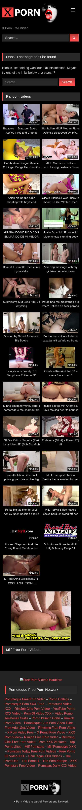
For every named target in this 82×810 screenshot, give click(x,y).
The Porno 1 (30, 761)
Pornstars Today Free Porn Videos (31, 751)
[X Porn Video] (33, 13)
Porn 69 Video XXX (38, 713)
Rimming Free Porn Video (56, 727)
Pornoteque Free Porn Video (25, 699)
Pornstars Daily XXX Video (57, 765)
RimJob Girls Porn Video (32, 708)
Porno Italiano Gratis (46, 718)
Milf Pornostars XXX (61, 746)
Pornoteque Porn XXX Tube (24, 704)
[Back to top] (69, 798)
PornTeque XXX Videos (45, 756)
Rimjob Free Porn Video (41, 737)
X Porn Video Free (20, 732)
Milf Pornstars (34, 746)
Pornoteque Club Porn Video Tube (48, 723)
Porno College (59, 699)
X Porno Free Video (51, 732)
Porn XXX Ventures (52, 742)
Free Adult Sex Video (20, 727)
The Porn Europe (55, 761)
